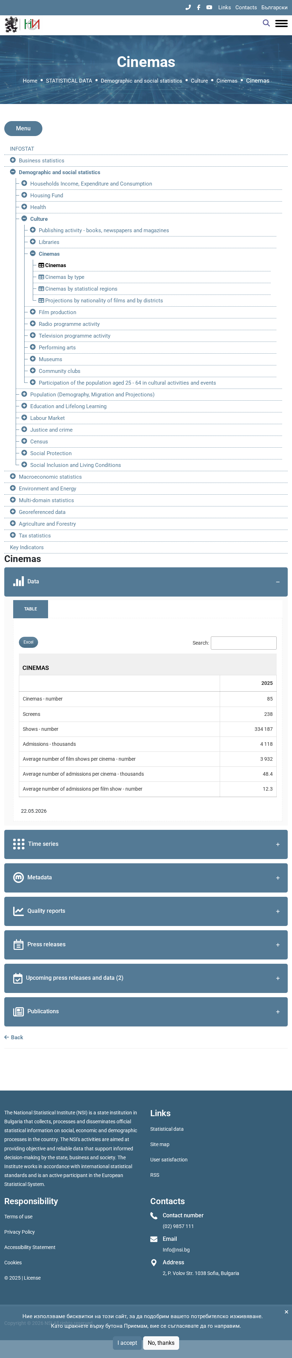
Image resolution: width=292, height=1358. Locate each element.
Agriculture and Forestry (47, 524)
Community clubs (59, 371)
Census (39, 441)
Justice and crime (51, 430)
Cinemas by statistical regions (81, 289)
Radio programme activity (69, 324)
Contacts (246, 7)
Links (224, 7)
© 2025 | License (22, 1278)
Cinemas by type (64, 277)
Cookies (13, 1262)
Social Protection (51, 453)
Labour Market (47, 418)
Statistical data (167, 1129)
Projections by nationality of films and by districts (103, 300)
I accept (127, 1342)
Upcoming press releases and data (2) (75, 977)
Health (38, 207)
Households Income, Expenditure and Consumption (91, 184)
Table (30, 609)
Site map (160, 1144)
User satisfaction (169, 1159)
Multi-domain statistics (46, 500)
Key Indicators (27, 547)
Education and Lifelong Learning (68, 406)
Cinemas (227, 81)
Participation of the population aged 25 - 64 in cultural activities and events (127, 383)
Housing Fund (46, 195)
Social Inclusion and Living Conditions (75, 465)
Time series (43, 844)
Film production (57, 312)
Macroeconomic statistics (50, 477)
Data (33, 581)
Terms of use (18, 1216)
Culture (199, 81)
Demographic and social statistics (141, 81)
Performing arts (57, 347)
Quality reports (46, 910)
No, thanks (161, 1342)
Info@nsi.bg (176, 1250)
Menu (23, 128)
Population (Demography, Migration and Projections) (92, 394)
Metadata (39, 877)
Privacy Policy (19, 1232)
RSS (154, 1175)
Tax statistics (35, 535)
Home (30, 81)
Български (274, 7)
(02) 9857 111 (178, 1226)
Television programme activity (74, 336)
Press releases (46, 944)
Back (16, 1037)
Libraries (49, 242)
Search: (201, 643)
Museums (50, 359)
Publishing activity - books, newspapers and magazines (104, 230)
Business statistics (41, 160)
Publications (43, 1011)
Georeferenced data (42, 512)
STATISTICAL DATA (69, 81)
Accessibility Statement (30, 1247)
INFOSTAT (22, 149)
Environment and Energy (47, 488)
